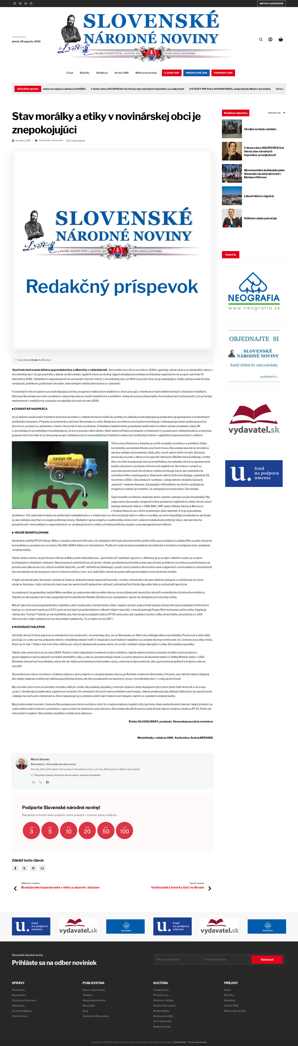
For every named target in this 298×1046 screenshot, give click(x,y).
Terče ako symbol (273, 88)
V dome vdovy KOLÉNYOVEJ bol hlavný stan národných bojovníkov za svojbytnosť (124, 88)
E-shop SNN (172, 72)
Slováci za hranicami (24, 1000)
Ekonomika (19, 995)
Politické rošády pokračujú (260, 218)
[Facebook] (47, 782)
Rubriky (85, 72)
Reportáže (89, 1005)
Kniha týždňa (161, 1011)
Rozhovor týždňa (163, 1000)
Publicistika (45, 140)
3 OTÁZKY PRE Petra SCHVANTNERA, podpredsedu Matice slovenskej (216, 88)
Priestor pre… (161, 995)
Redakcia (102, 72)
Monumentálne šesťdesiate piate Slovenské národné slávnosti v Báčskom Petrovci (264, 174)
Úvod (70, 72)
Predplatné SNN (196, 72)
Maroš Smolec (40, 759)
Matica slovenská (146, 72)
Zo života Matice (22, 1011)
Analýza (87, 995)
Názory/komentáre (94, 1000)
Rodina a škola (162, 1026)
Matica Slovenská (272, 3)
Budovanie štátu (163, 1016)
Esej (85, 1011)
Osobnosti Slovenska (96, 1016)
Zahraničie (18, 1005)
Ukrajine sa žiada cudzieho (260, 129)
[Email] (33, 782)
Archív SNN (121, 72)
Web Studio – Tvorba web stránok (191, 1042)
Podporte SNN (223, 72)
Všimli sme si (20, 1016)
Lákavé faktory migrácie (259, 196)
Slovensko (57, 140)
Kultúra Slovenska (164, 1005)
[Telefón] (40, 782)
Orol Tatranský (162, 1021)
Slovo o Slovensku (94, 989)
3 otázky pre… (161, 989)
